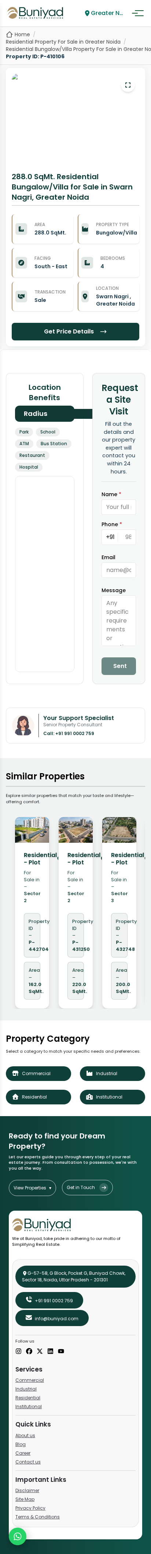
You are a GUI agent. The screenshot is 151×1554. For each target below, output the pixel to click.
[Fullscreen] (128, 85)
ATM (24, 443)
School (47, 432)
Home (22, 34)
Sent (120, 666)
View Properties (32, 1188)
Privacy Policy (30, 1508)
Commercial (29, 1380)
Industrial (26, 1389)
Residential (27, 1398)
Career (22, 1453)
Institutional (28, 1406)
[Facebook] (29, 1351)
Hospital (28, 467)
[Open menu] (137, 13)
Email (108, 557)
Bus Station (54, 443)
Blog (20, 1444)
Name (111, 494)
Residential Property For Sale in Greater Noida (63, 41)
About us (25, 1435)
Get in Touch (81, 1187)
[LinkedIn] (50, 1351)
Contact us (28, 1462)
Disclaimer (27, 1490)
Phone (112, 524)
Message (114, 590)
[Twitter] (40, 1351)
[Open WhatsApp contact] (17, 1536)
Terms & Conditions (37, 1517)
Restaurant (32, 455)
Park (24, 432)
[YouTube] (61, 1351)
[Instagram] (18, 1351)
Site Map (24, 1499)
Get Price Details (69, 331)
